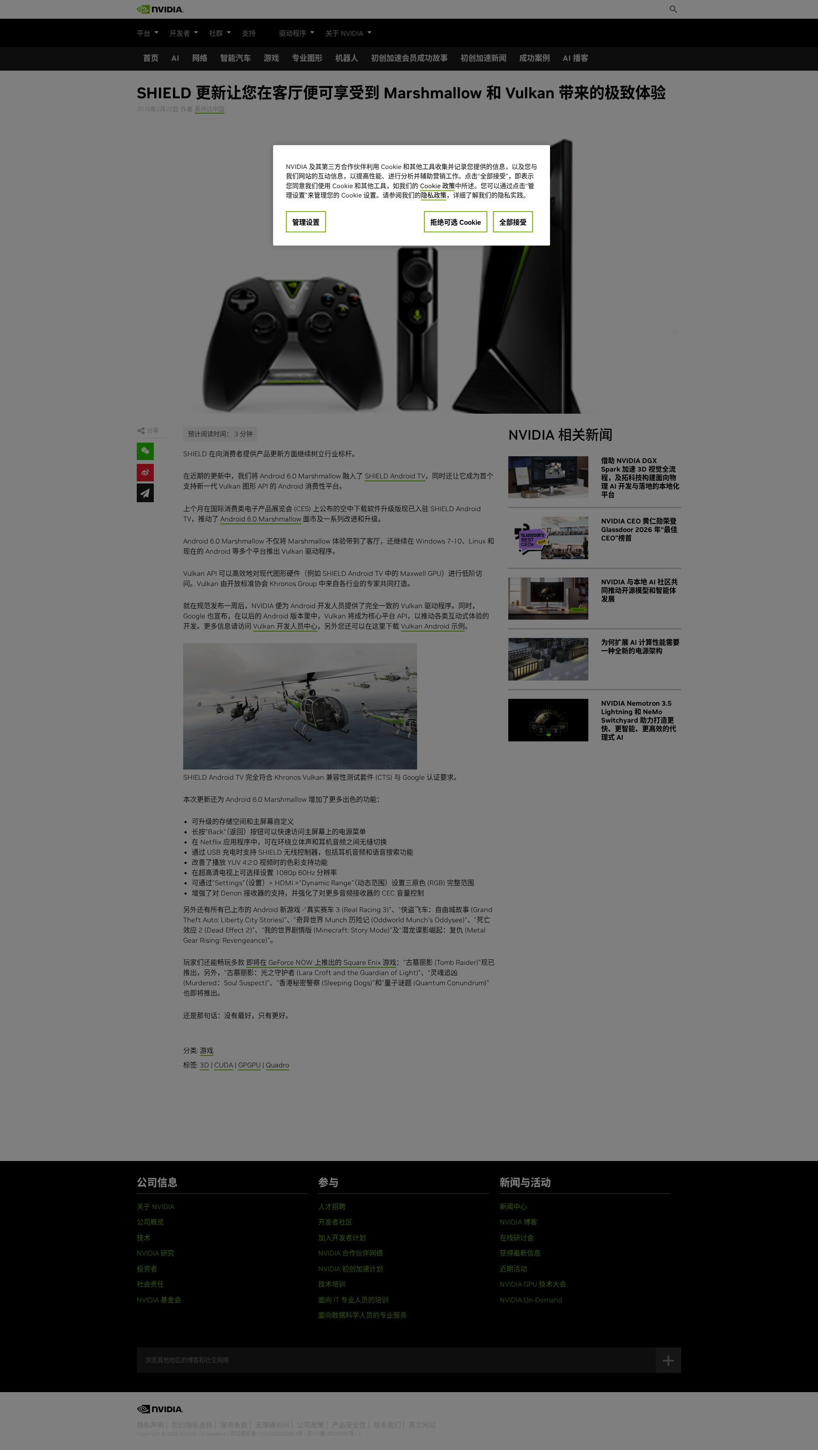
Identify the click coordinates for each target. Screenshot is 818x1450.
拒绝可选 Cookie (455, 222)
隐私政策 (433, 195)
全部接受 (513, 222)
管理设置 (306, 222)
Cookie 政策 (437, 186)
